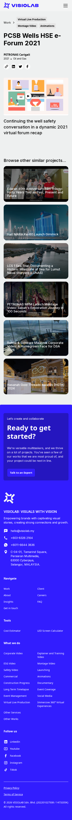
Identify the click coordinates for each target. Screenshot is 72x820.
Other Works (11, 719)
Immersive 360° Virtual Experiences (50, 704)
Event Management (15, 695)
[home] (21, 5)
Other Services (12, 712)
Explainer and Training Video (50, 655)
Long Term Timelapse (16, 689)
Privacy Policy (11, 788)
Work (7, 588)
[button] (64, 5)
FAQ (39, 601)
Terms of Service (13, 794)
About (7, 595)
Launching (43, 670)
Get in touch (11, 608)
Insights (8, 601)
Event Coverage (46, 689)
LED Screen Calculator (50, 630)
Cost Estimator (12, 630)
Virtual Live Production (17, 702)
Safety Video (11, 670)
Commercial (11, 676)
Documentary (45, 683)
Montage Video (46, 663)
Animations (44, 676)
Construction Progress (17, 683)
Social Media (44, 695)
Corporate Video (13, 653)
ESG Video (9, 663)
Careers (41, 595)
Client (40, 588)
